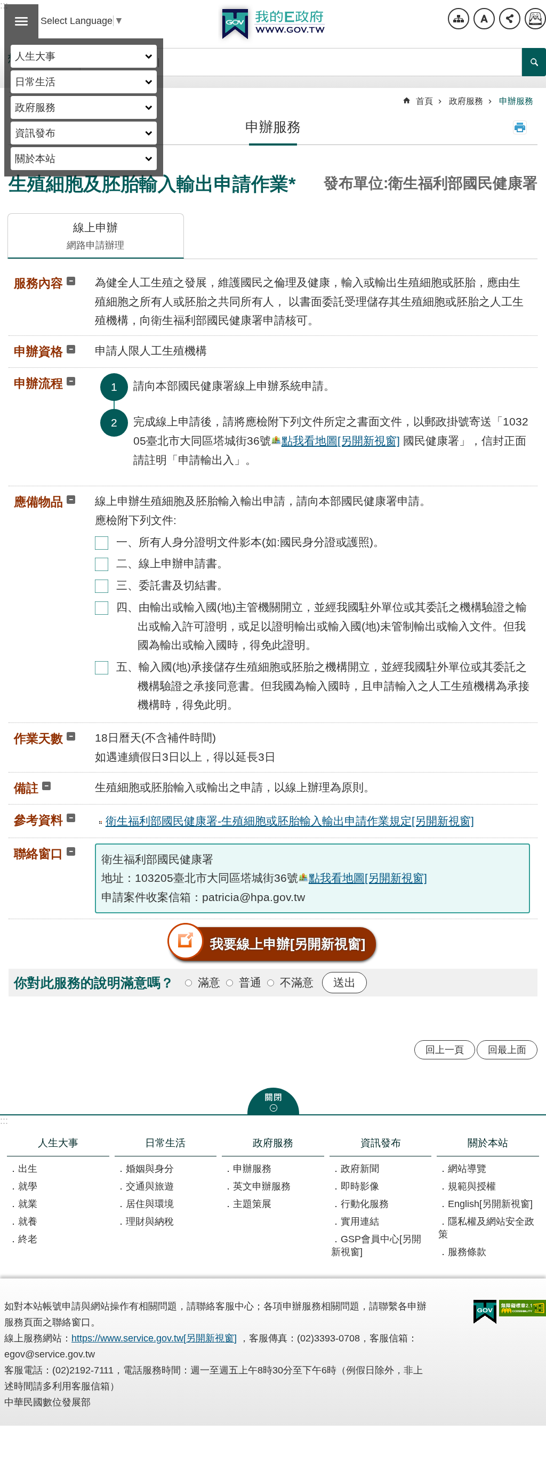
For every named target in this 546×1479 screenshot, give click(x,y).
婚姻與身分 (150, 1168)
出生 (27, 1168)
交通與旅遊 (150, 1186)
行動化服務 (365, 1204)
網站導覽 (458, 18)
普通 (250, 982)
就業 (27, 1204)
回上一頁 (444, 1049)
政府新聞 (360, 1168)
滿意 (209, 982)
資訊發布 (35, 133)
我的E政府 (273, 24)
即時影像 (360, 1186)
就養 (27, 1221)
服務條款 (467, 1252)
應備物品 (38, 502)
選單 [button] (21, 21)
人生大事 (35, 56)
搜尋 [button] (534, 62)
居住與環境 (150, 1204)
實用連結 (360, 1221)
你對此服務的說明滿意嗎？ (94, 982)
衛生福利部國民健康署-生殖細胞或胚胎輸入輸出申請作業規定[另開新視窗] (290, 821)
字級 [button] (484, 18)
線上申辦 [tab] (95, 236)
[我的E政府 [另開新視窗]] (484, 1312)
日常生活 (35, 81)
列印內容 (520, 127)
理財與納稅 (150, 1221)
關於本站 (35, 158)
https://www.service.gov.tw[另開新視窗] (154, 1338)
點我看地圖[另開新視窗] (341, 441)
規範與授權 (472, 1186)
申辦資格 (38, 351)
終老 (27, 1239)
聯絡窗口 (38, 854)
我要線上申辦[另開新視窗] (287, 943)
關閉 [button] (273, 1101)
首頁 (424, 101)
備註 (26, 788)
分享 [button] (509, 18)
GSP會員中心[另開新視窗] (376, 1245)
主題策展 (252, 1204)
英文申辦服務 (262, 1186)
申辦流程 (38, 383)
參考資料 (38, 820)
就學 (27, 1186)
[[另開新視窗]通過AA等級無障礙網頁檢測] (522, 1308)
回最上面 (507, 1049)
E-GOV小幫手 (535, 18)
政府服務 (35, 107)
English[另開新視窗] (490, 1204)
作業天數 (38, 738)
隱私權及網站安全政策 (486, 1228)
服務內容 (38, 283)
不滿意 (297, 982)
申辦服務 (516, 101)
